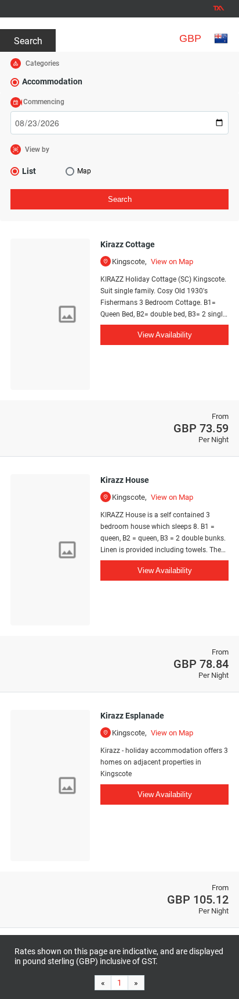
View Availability (164, 334)
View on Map (172, 261)
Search (28, 41)
